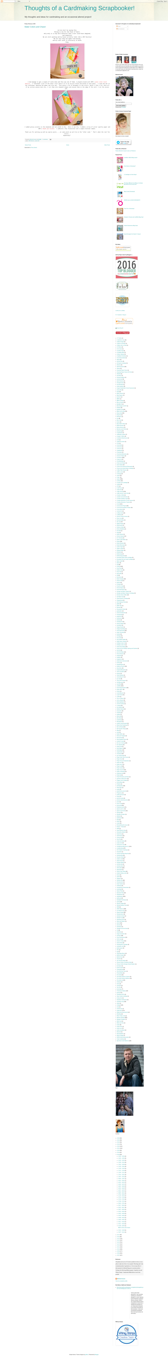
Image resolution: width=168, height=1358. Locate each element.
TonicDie (119, 985)
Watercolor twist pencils (122, 1012)
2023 (118, 1144)
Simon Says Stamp (121, 871)
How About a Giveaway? (130, 166)
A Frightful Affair (120, 352)
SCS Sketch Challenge (122, 850)
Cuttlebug (119, 514)
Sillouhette (119, 869)
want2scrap (119, 1008)
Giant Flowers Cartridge (122, 598)
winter (118, 1024)
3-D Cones (119, 348)
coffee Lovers (120, 472)
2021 (118, 1148)
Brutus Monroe (120, 427)
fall (117, 564)
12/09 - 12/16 (121, 1162)
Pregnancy (119, 793)
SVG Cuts (119, 939)
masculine (119, 710)
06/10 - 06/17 (121, 1207)
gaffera (86, 1354)
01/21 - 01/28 (121, 1230)
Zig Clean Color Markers (122, 1040)
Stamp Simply (120, 912)
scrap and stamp (121, 841)
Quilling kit (119, 817)
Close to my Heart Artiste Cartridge (125, 468)
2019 (118, 1152)
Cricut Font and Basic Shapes (124, 507)
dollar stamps (120, 534)
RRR (118, 828)
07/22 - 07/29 (121, 1197)
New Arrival (119, 737)
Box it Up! (119, 420)
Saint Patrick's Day (121, 830)
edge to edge (120, 548)
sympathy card (120, 946)
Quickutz (119, 812)
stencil (118, 923)
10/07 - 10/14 (121, 1176)
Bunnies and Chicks (121, 429)
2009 (118, 1251)
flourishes (119, 577)
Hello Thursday (120, 632)
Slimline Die (120, 880)
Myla (118, 730)
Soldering (119, 885)
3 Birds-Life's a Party (122, 345)
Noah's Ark (119, 746)
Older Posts (107, 145)
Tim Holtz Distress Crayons (123, 976)
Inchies (118, 662)
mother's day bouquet (122, 723)
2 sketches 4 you (121, 340)
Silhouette (119, 867)
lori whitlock (119, 707)
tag (117, 951)
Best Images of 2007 (122, 406)
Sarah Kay (119, 834)
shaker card (119, 858)
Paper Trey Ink (120, 769)
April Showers (120, 381)
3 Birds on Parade (121, 343)
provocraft (119, 805)
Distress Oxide (120, 527)
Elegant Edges (120, 550)
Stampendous (120, 914)
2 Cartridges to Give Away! (130, 174)
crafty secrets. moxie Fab (123, 493)
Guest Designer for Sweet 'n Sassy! (132, 234)
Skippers (119, 878)
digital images (120, 523)
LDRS (118, 696)
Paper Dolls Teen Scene (122, 757)
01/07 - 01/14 (121, 1232)
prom (118, 801)
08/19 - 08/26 (121, 1189)
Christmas (119, 457)
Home (67, 145)
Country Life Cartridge (122, 482)
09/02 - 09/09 (121, 1187)
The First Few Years (121, 971)
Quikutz (118, 816)
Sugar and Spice (121, 933)
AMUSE (119, 373)
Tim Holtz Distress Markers (123, 978)
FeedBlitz (123, 107)
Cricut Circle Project (121, 505)
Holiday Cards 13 (121, 643)
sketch (118, 876)
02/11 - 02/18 (121, 1223)
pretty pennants (120, 794)
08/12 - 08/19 (121, 1191)
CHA (118, 443)
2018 (118, 1154)
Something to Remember (123, 887)
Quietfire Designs (121, 814)
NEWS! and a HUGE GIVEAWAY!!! (132, 200)
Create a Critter (120, 495)
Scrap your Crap (121, 844)
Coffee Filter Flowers (122, 470)
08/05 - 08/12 (121, 1193)
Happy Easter (120, 627)
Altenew (119, 364)
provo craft (119, 803)
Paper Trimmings (121, 771)
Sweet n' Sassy (120, 941)
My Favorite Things (121, 728)
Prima (118, 796)
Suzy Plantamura (121, 937)
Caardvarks (119, 432)
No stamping (120, 744)
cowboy (118, 484)
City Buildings (120, 461)
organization (120, 752)
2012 (118, 1245)
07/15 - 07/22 (121, 1199)
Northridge (119, 750)
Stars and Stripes (121, 921)
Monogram (119, 721)
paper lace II (120, 764)
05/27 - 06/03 (121, 1209)
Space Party (120, 891)
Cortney (119, 480)
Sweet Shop (120, 942)
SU (117, 930)
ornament (119, 753)
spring (118, 901)
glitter (118, 603)
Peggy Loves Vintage (122, 780)
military (118, 714)
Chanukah (119, 452)
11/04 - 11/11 (121, 1172)
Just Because (120, 682)
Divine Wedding (120, 529)
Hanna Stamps (120, 623)
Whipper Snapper (121, 1019)
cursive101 (119, 511)
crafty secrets (120, 491)
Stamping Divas (120, 919)
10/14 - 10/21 (121, 1174)
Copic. (118, 477)
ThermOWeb (120, 973)
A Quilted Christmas (121, 356)
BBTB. (118, 398)
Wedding (119, 1014)
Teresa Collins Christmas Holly (124, 962)
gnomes (119, 607)
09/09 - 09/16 (121, 1185)
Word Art (119, 1031)
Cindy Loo (119, 459)
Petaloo (118, 784)
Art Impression (120, 382)
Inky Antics (119, 668)
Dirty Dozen (119, 525)
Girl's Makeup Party (121, 602)
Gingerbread (120, 600)
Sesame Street (120, 857)
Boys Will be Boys (121, 423)
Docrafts (119, 530)
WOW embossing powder (123, 1037)
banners (119, 397)
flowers (118, 582)
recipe (118, 823)
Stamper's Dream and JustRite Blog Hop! (133, 217)
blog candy (119, 413)
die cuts (118, 521)
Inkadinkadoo (120, 664)
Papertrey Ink (120, 773)
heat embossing (120, 630)
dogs (118, 532)
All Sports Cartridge (121, 363)
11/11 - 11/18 (121, 1170)
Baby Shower (120, 393)
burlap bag (119, 431)
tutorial (118, 992)
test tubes (119, 966)
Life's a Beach (120, 700)
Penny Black (120, 782)
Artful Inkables (120, 386)
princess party (120, 798)
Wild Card (119, 1021)
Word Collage (120, 1035)
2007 (118, 1255)
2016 (118, 1236)
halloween (119, 618)
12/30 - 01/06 (121, 1156)
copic (118, 475)
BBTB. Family (120, 400)
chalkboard (119, 450)
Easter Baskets (120, 543)
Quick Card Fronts (121, 810)
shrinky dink (119, 864)
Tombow (119, 982)
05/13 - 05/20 (121, 1211)
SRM (118, 907)
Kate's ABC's (120, 689)
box (118, 418)
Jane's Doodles (120, 671)
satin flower (119, 835)
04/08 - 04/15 (121, 1217)
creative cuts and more (122, 496)
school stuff (119, 837)
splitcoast (119, 898)
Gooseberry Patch (121, 609)
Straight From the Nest (122, 928)
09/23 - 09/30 (121, 1180)
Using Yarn (119, 998)
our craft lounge (120, 755)
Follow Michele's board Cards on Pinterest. (125, 150)
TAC (118, 949)
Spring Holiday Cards (122, 905)
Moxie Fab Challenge (122, 725)
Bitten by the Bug (121, 411)
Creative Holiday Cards (122, 498)
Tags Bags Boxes (121, 953)
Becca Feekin (120, 402)
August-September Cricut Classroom (125, 388)
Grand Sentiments (121, 612)
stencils (118, 925)
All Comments (121, 29)
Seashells (119, 851)
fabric (118, 562)
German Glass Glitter (122, 595)
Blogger (97, 1354)
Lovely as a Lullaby (120, 310)
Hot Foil (118, 650)
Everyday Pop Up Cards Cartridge (125, 559)
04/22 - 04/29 (121, 1213)
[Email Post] (50, 139)
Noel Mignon (120, 748)
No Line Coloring (121, 743)
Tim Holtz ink (120, 980)
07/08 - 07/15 (121, 1201)
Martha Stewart (120, 709)
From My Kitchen (121, 589)
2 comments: (45, 139)
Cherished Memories (122, 454)
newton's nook (120, 741)
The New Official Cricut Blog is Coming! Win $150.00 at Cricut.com (133, 183)
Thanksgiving (120, 969)
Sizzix (118, 875)
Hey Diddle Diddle (121, 639)
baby (118, 391)
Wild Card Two (120, 1023)
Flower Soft (119, 580)
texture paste (120, 967)
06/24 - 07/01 (121, 1203)
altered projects (120, 366)
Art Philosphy (120, 384)
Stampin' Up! (120, 917)
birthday (119, 407)
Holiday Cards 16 (121, 644)
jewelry (118, 673)
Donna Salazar (120, 536)
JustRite (119, 685)
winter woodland (121, 1030)
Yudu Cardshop (120, 1039)
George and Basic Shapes (123, 591)
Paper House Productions (123, 760)
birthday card (120, 409)
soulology (119, 889)
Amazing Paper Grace (122, 370)
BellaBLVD (119, 404)
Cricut (118, 504)
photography (120, 785)
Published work (120, 807)
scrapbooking (120, 848)
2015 (118, 1238)
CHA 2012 (119, 448)
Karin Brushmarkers (121, 687)
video (118, 1003)
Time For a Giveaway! (129, 208)
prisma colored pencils (122, 800)
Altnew (118, 368)
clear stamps (120, 464)
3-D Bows (119, 347)
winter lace (119, 1028)
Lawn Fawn (119, 694)
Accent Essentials (121, 357)
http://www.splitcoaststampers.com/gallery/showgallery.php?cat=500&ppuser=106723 (130, 1288)
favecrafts (119, 573)
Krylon (118, 691)
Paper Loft (119, 766)
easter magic (120, 546)
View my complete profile (121, 1281)
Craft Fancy (119, 488)
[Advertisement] (124, 42)
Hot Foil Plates (120, 652)
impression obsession (122, 661)
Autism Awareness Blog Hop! (131, 225)
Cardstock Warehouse (122, 438)
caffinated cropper (121, 434)
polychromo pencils (121, 791)
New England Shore (121, 739)
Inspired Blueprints (121, 669)
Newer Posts (28, 145)
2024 (118, 1142)
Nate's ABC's (120, 734)
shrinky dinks (120, 866)
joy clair (118, 678)
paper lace (119, 762)
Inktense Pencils (121, 666)
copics (118, 479)
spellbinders (120, 896)
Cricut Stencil (120, 509)
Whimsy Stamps (120, 1017)
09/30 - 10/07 (121, 1178)
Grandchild (119, 614)
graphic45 (119, 616)
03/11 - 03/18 (121, 1221)
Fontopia (119, 584)
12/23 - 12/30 (121, 1158)
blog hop (119, 414)
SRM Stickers (31, 140)
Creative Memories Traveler (123, 502)
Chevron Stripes (121, 455)
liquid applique (120, 702)
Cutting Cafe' (120, 513)
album (118, 359)
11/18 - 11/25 (121, 1168)
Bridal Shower (120, 425)
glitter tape (119, 605)
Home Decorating (121, 646)
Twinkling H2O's (120, 994)
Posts (119, 26)
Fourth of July (120, 586)
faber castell (120, 561)
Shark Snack (120, 860)
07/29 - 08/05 (121, 1195)
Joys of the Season (121, 680)
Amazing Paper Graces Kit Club (124, 372)
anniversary (119, 379)
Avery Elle (119, 390)
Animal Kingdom (121, 377)
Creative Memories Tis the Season (125, 500)
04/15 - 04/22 (121, 1215)
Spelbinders (120, 894)
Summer (119, 935)
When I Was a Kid (121, 1015)
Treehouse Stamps (121, 990)
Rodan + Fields (120, 826)
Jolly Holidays (120, 675)
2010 (118, 1249)
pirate (118, 789)
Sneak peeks (120, 882)
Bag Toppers (120, 395)
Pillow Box (119, 787)
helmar (118, 634)
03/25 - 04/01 (121, 1219)
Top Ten (119, 987)
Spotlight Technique (121, 899)
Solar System (120, 883)
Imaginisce (119, 659)
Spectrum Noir (120, 892)
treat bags (119, 989)
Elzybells (119, 552)
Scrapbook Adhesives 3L (123, 846)
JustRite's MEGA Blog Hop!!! (130, 157)
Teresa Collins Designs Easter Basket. (126, 964)
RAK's (118, 821)
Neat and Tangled (121, 735)
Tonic (118, 983)
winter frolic (119, 1026)
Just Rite (119, 684)
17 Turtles (119, 338)
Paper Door (119, 759)
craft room (119, 489)
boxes (118, 422)
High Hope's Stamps (122, 641)
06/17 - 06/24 (121, 1205)
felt (117, 575)
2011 (118, 1247)
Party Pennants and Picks (123, 776)
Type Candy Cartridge (122, 996)
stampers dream (121, 916)
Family (118, 566)
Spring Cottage (120, 903)
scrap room (119, 842)
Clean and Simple (121, 463)
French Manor (120, 587)
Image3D (119, 655)
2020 (118, 1150)
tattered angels (120, 955)
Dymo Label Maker (121, 539)
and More (119, 375)
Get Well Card (120, 596)
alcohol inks (119, 361)
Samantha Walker (121, 832)
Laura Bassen (120, 693)
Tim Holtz (119, 974)
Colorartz (119, 473)
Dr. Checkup (120, 537)
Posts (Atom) (34, 147)
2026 (118, 1138)
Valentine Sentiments (122, 999)
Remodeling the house (122, 825)
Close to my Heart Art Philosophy (124, 466)
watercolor (37, 140)
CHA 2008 (119, 445)
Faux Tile (119, 571)
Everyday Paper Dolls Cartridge (124, 557)
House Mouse (120, 653)
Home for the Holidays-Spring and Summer (127, 648)
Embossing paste (121, 555)
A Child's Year (120, 350)
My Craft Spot (120, 726)
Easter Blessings (121, 545)
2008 (118, 1253)
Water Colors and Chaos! (35, 27)
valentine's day (120, 1001)
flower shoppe (120, 579)
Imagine (119, 657)
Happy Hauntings (121, 628)
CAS (118, 439)
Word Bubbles (120, 1033)
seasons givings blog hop (123, 853)
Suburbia (119, 932)
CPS (118, 486)
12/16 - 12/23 (121, 1160)
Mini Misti (119, 718)
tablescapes (120, 948)
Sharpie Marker (120, 862)
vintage (118, 1005)
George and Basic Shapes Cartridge (125, 593)
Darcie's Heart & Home (122, 516)
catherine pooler (121, 441)
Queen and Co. (120, 809)
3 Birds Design (120, 341)
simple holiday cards (122, 873)
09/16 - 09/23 (121, 1182)
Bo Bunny (119, 416)
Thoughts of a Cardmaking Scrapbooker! (79, 8)
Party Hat (119, 775)
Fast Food (119, 568)
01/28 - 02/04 (121, 1225)
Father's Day (120, 570)
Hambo (118, 620)
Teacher (119, 958)
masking (119, 712)
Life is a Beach (120, 698)
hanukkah (119, 625)
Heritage (119, 636)
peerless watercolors (122, 778)
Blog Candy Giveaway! (129, 191)
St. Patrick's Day (120, 910)
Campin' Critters (120, 436)
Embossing (119, 554)
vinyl (118, 1007)
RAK (118, 819)
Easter (118, 541)
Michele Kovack (121, 1278)
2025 (118, 1140)
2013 (118, 1243)
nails (118, 732)
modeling (119, 719)
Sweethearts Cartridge (122, 944)
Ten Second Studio (121, 960)
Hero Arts (119, 637)
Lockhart (119, 705)
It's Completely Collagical (120, 314)
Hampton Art (120, 621)
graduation (119, 611)
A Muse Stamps (120, 354)
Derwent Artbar (120, 520)
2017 (118, 1234)
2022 (118, 1146)
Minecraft (119, 716)
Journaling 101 (120, 677)
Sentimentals (120, 855)
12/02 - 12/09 (121, 1164)
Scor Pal (119, 839)
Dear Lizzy (119, 518)
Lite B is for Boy (120, 703)
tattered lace (120, 957)
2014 (118, 1241)
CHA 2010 (119, 447)
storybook (119, 926)
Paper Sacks (120, 768)
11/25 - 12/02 (121, 1166)
